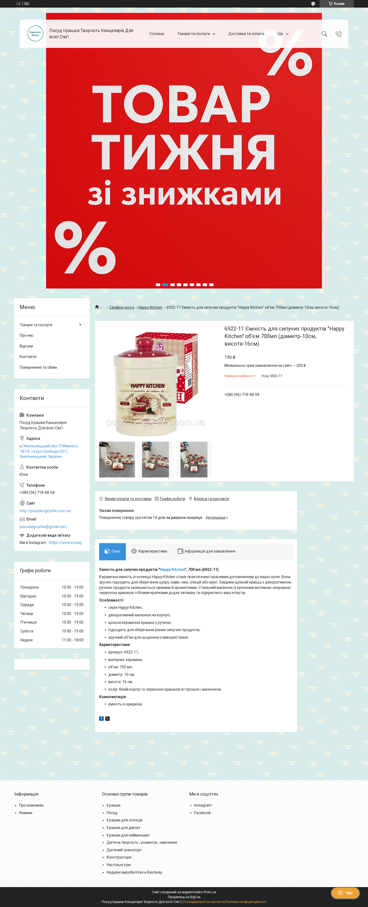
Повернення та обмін (38, 367)
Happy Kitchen (150, 307)
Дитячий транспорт (124, 850)
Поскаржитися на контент (203, 902)
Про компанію (31, 805)
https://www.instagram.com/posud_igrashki (66, 542)
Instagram (203, 805)
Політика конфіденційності (245, 902)
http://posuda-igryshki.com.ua (45, 511)
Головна (157, 33)
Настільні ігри (119, 865)
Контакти (28, 356)
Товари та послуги (193, 33)
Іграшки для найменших (128, 835)
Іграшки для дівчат (123, 827)
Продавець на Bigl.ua (184, 897)
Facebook (202, 813)
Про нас (26, 335)
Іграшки (113, 805)
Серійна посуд (121, 307)
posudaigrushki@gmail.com (43, 527)
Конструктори (119, 857)
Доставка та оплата (246, 33)
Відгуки (26, 346)
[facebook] (101, 719)
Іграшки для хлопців (125, 820)
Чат (349, 893)
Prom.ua (210, 892)
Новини (25, 813)
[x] (107, 719)
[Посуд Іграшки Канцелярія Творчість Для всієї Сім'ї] (35, 34)
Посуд (112, 813)
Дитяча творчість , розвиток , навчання (142, 842)
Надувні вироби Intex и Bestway (134, 872)
